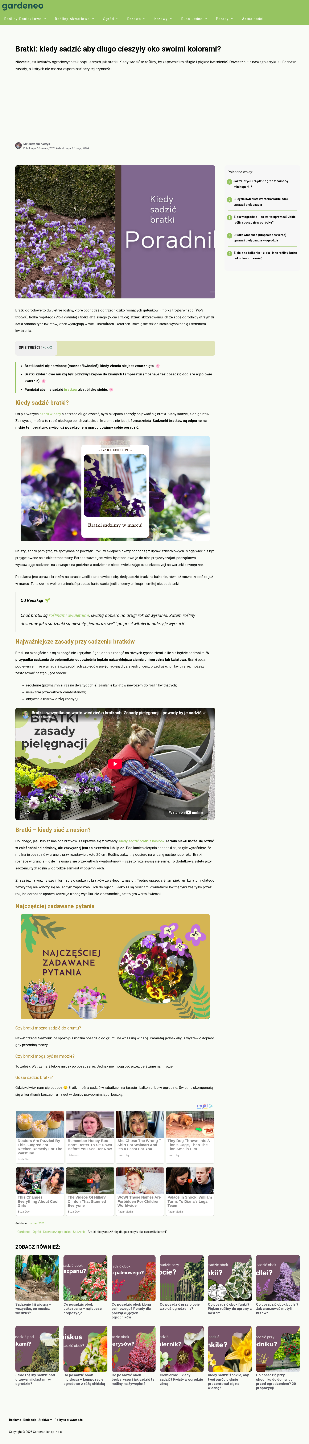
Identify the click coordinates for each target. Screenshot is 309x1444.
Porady (222, 19)
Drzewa (134, 19)
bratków (70, 389)
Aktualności (253, 19)
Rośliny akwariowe (72, 19)
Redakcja (29, 1419)
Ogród (108, 19)
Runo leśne (192, 19)
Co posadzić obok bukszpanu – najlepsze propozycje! (82, 1308)
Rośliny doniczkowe (23, 19)
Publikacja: (39, 148)
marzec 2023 (36, 1223)
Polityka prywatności (68, 1419)
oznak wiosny (50, 414)
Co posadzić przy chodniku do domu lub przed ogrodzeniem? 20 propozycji (276, 1381)
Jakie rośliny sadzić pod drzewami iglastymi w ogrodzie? (35, 1379)
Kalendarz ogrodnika (57, 1231)
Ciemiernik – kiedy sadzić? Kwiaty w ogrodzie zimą (181, 1379)
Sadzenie (79, 1231)
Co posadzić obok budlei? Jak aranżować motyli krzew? (277, 1308)
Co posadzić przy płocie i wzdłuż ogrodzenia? (180, 1306)
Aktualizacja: (72, 148)
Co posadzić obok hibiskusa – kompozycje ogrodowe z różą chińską (84, 1379)
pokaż (47, 347)
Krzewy (161, 19)
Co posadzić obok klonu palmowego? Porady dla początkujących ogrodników (131, 1310)
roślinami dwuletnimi (68, 615)
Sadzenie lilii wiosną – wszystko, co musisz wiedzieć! (33, 1308)
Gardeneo (23, 1231)
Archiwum (45, 1419)
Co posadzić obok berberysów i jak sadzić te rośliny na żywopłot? (133, 1379)
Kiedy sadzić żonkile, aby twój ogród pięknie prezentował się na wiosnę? (228, 1381)
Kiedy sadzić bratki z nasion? (141, 841)
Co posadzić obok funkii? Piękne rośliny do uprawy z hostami (230, 1308)
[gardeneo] (23, 6)
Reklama (15, 1419)
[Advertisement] (158, 106)
